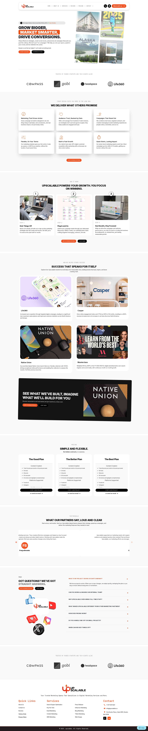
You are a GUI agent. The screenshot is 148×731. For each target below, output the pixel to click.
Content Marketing (52, 714)
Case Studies (52, 23)
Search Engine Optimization (54, 704)
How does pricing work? (78, 613)
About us (56, 6)
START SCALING (24, 51)
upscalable (68, 728)
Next (132, 542)
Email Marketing (51, 711)
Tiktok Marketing (80, 714)
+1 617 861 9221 (110, 705)
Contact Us (21, 707)
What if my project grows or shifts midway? (85, 578)
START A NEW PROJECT (36, 490)
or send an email (35, 493)
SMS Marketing (51, 717)
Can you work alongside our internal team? (85, 592)
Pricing (80, 6)
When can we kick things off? (80, 627)
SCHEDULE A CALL (38, 51)
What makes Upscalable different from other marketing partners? (94, 606)
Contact (88, 6)
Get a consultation (74, 160)
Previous (16, 542)
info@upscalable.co (112, 708)
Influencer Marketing (81, 707)
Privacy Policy (22, 717)
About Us (21, 704)
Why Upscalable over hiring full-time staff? (85, 599)
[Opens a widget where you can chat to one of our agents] (141, 728)
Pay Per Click (50, 707)
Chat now (82, 241)
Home (49, 6)
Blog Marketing (79, 711)
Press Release (79, 704)
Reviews (73, 6)
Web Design (78, 717)
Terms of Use (22, 714)
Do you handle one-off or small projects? (85, 620)
